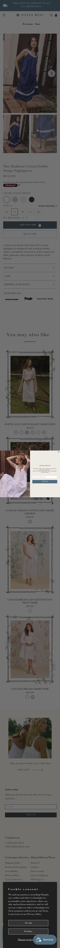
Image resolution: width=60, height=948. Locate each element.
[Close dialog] (58, 452)
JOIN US (45, 482)
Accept (28, 923)
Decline (28, 931)
